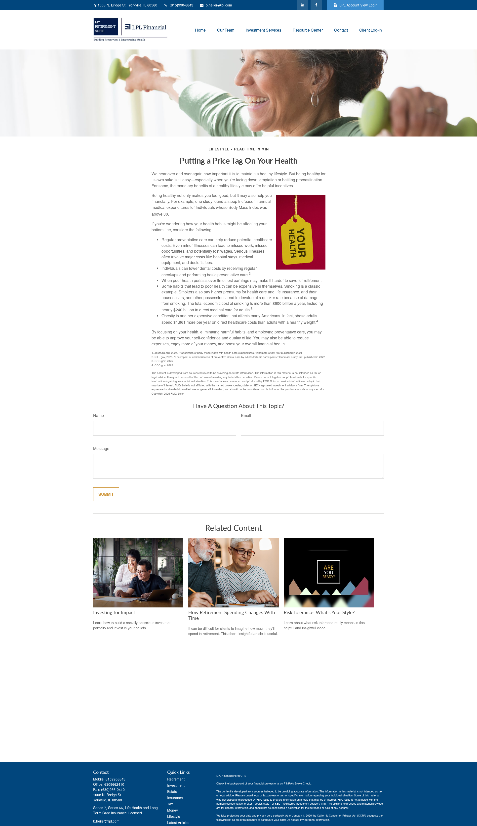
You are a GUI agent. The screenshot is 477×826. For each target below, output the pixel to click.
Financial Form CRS (234, 776)
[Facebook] (316, 5)
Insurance (175, 797)
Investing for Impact (114, 612)
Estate (172, 791)
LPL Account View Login (358, 4)
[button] (200, 30)
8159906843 (115, 779)
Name (98, 415)
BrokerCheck (303, 783)
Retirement (176, 779)
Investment (176, 785)
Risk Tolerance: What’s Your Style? (319, 612)
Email (246, 415)
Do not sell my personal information (308, 820)
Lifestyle (173, 816)
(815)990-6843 (181, 4)
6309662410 (114, 784)
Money (172, 810)
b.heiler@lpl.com (219, 4)
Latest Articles (178, 822)
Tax (170, 803)
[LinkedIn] (302, 5)
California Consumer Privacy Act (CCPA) (341, 815)
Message (101, 448)
